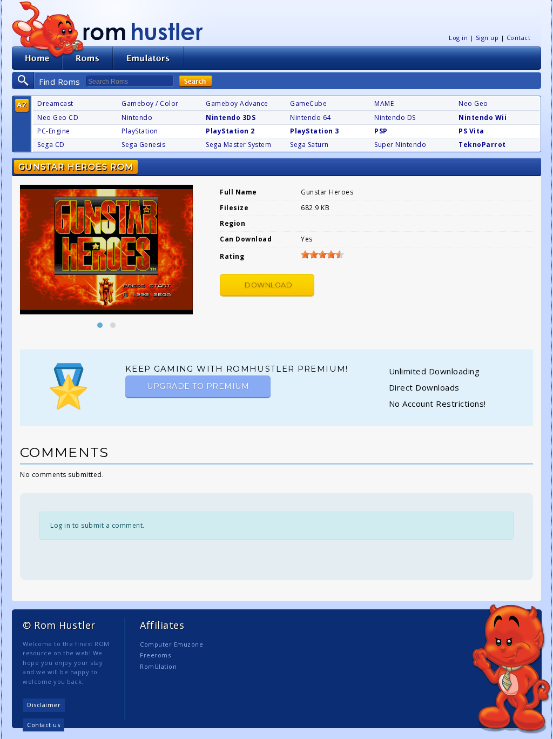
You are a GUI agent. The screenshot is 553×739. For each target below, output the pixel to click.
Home (37, 58)
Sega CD (51, 144)
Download (268, 285)
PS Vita (471, 131)
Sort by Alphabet (22, 105)
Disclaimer (43, 705)
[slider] (322, 254)
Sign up (487, 37)
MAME (384, 103)
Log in (458, 37)
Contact (519, 37)
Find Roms (59, 81)
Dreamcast (55, 103)
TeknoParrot (482, 144)
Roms (87, 58)
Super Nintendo (400, 144)
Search (195, 81)
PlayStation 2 (230, 131)
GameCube (308, 103)
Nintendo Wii (482, 117)
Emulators (148, 58)
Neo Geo (473, 103)
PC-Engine (53, 131)
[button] (99, 325)
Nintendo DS (395, 117)
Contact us (43, 725)
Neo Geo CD (57, 117)
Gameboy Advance (237, 103)
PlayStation (140, 131)
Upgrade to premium (198, 386)
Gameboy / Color (150, 103)
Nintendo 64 (310, 117)
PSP (381, 131)
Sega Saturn (309, 144)
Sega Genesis (143, 144)
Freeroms (155, 655)
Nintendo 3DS (230, 117)
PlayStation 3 (314, 131)
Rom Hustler (143, 31)
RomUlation (158, 666)
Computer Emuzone (171, 644)
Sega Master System (238, 144)
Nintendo (137, 117)
